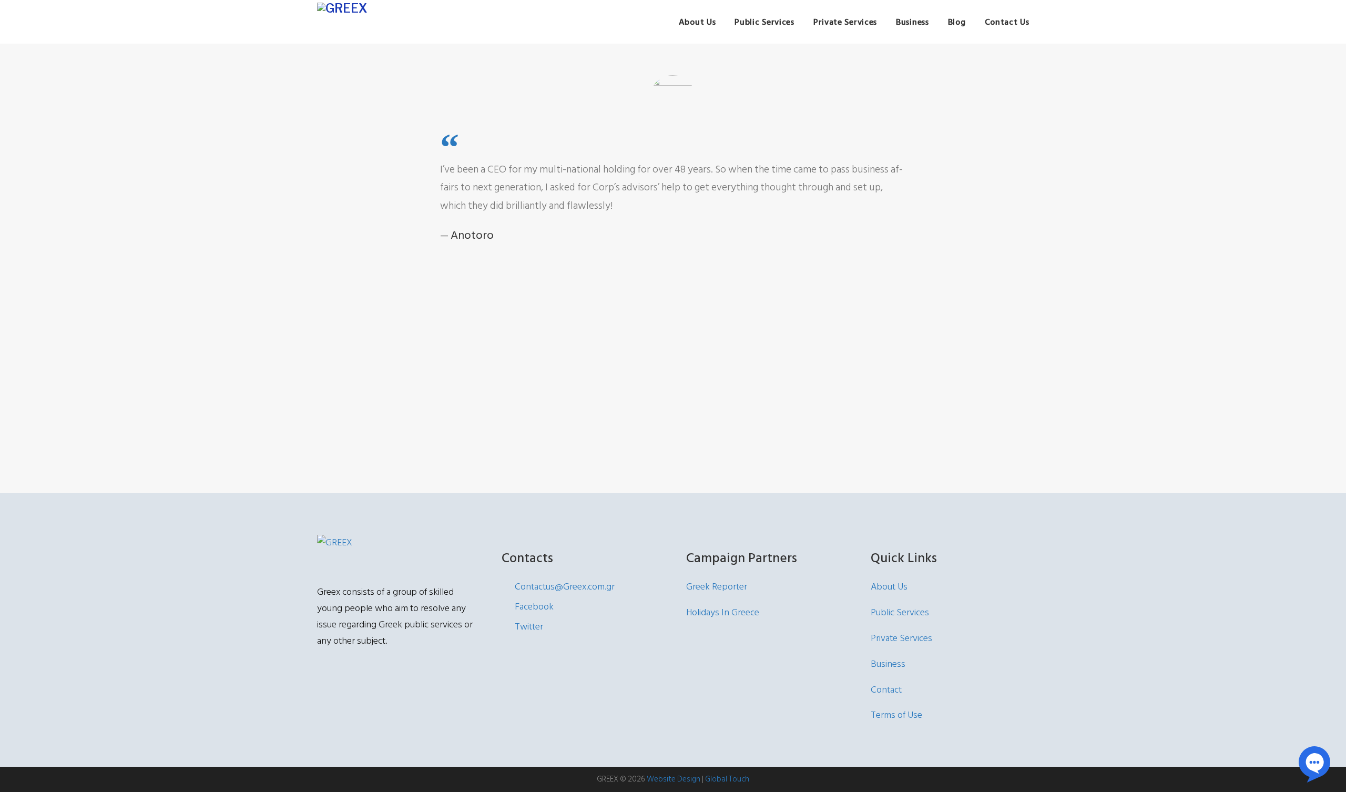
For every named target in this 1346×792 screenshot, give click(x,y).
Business (912, 22)
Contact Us (1007, 22)
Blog (957, 22)
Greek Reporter (716, 586)
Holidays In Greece (722, 612)
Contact (886, 689)
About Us (697, 22)
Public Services (764, 22)
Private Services (845, 22)
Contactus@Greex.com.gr (565, 586)
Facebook (534, 606)
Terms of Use (896, 715)
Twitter (529, 626)
